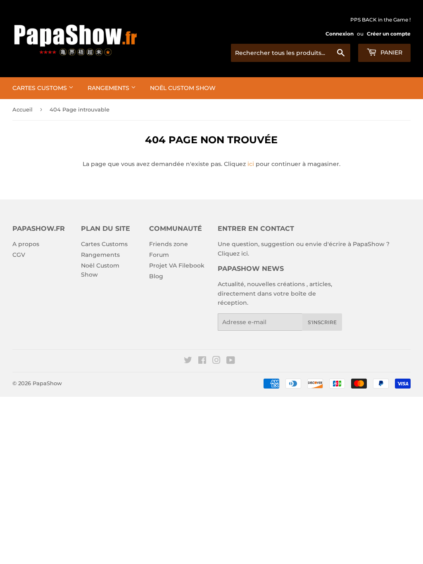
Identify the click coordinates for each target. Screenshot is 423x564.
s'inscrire (322, 322)
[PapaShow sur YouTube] (230, 361)
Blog (156, 276)
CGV (18, 254)
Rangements (109, 88)
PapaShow (47, 383)
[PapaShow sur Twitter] (188, 361)
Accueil (22, 109)
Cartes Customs (40, 88)
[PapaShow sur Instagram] (216, 361)
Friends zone (168, 244)
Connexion (340, 34)
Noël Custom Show (183, 88)
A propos (25, 244)
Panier (390, 52)
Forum (159, 254)
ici (250, 164)
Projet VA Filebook (176, 265)
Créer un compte (389, 34)
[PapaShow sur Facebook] (202, 361)
